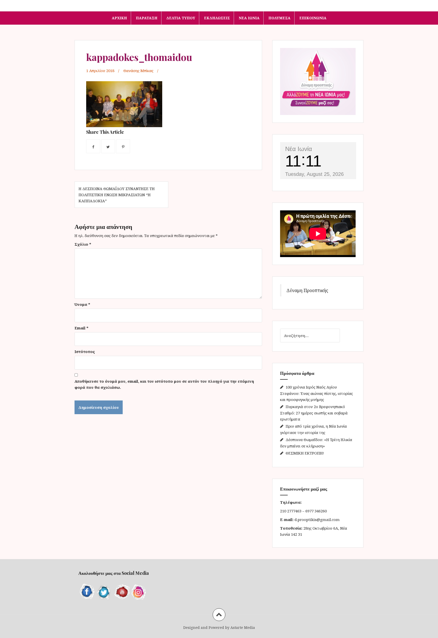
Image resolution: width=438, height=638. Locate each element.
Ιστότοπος (85, 351)
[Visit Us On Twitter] (104, 591)
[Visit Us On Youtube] (121, 591)
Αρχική (119, 17)
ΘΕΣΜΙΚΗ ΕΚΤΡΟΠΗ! (305, 453)
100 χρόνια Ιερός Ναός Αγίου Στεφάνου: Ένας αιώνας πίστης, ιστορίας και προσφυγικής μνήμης (316, 393)
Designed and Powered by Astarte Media (219, 627)
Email (81, 327)
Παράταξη (146, 17)
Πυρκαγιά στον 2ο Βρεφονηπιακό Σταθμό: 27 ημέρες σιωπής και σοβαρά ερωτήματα (314, 413)
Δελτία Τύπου (180, 17)
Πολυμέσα (279, 17)
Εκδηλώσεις (217, 17)
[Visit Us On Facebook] (87, 591)
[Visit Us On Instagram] (138, 591)
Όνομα (82, 304)
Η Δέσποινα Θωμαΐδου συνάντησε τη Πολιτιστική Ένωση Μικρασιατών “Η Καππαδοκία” (117, 194)
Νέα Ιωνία (249, 17)
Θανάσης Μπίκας (138, 70)
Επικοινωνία (312, 17)
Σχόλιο (83, 244)
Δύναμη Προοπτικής (307, 290)
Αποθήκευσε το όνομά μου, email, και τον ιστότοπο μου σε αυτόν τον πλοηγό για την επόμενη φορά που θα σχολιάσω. (164, 384)
